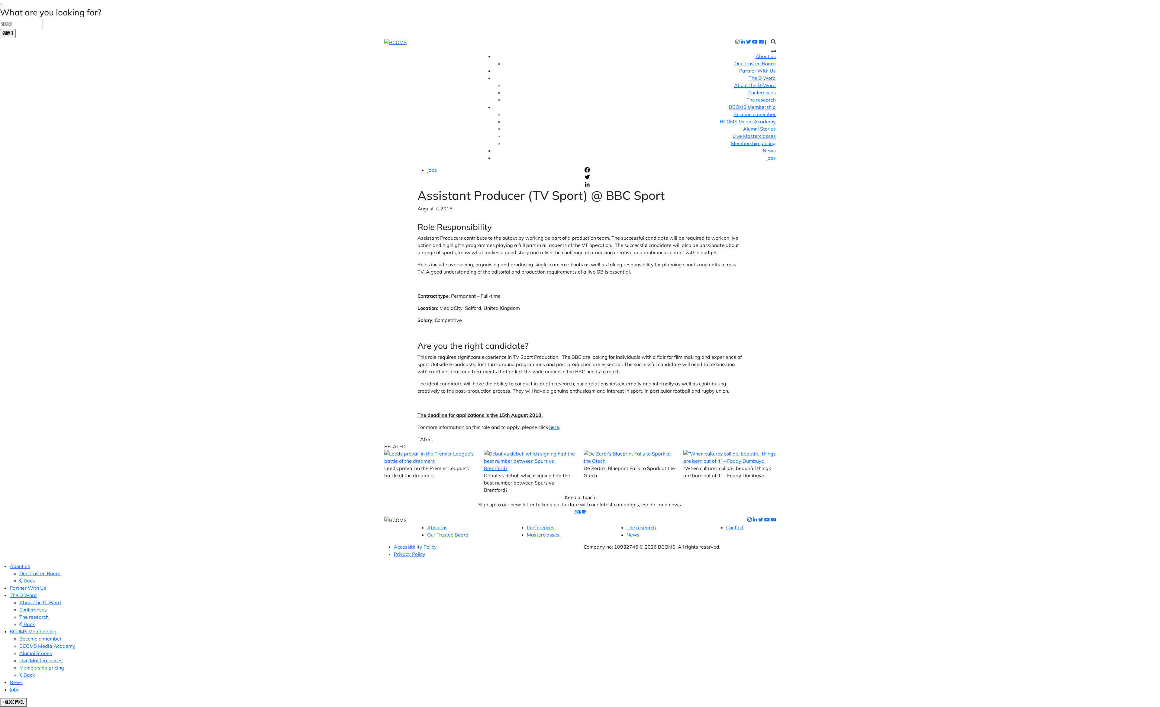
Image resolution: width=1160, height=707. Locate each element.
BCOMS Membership (33, 631)
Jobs (771, 158)
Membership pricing (753, 143)
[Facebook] (663, 170)
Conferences (762, 92)
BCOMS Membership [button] (752, 107)
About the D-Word (755, 85)
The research (761, 100)
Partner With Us (757, 71)
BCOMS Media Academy (748, 121)
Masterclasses (543, 535)
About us (766, 56)
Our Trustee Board (755, 63)
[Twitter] (663, 177)
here (554, 427)
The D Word (23, 595)
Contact (735, 527)
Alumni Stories (759, 129)
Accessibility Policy (415, 547)
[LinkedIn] (663, 184)
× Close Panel (13, 702)
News (769, 151)
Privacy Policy (409, 554)
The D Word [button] (762, 78)
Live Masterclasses (754, 136)
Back (28, 581)
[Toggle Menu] (773, 51)
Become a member (754, 114)
